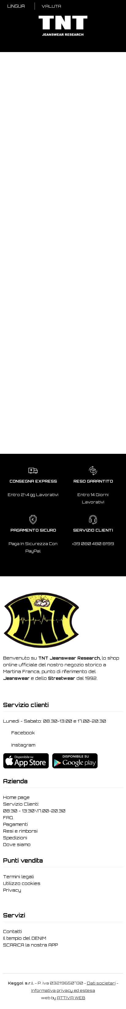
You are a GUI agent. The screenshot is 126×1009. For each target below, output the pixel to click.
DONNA (19, 109)
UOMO (47, 109)
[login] (87, 6)
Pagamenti (15, 825)
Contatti (12, 932)
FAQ (8, 818)
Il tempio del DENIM (24, 938)
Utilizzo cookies (21, 884)
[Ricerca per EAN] (115, 6)
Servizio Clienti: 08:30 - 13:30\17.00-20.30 (34, 808)
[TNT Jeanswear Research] (63, 35)
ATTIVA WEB (71, 998)
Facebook (23, 733)
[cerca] (78, 6)
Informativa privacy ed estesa (63, 991)
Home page (16, 798)
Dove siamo (17, 845)
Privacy (12, 890)
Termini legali (18, 877)
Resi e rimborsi (20, 831)
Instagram (24, 745)
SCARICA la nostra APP (30, 945)
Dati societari (101, 983)
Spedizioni (15, 838)
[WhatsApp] (111, 998)
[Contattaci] (96, 6)
